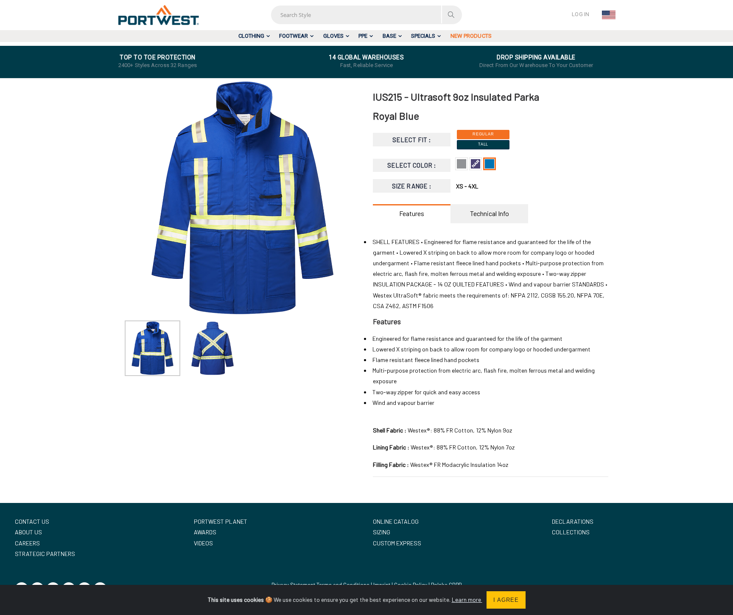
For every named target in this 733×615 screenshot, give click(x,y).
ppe (362, 36)
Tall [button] (483, 144)
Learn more (467, 599)
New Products (471, 36)
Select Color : (411, 165)
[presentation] (135, 198)
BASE (389, 36)
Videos (203, 543)
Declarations (572, 521)
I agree (506, 600)
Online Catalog (396, 521)
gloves (333, 36)
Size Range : (411, 186)
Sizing (381, 532)
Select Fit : (411, 139)
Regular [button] (483, 134)
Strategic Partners (45, 553)
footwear (293, 36)
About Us (28, 532)
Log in (580, 14)
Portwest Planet (220, 521)
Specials (423, 36)
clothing (251, 36)
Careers (27, 543)
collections (571, 532)
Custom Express (397, 543)
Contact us (32, 521)
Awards (205, 532)
